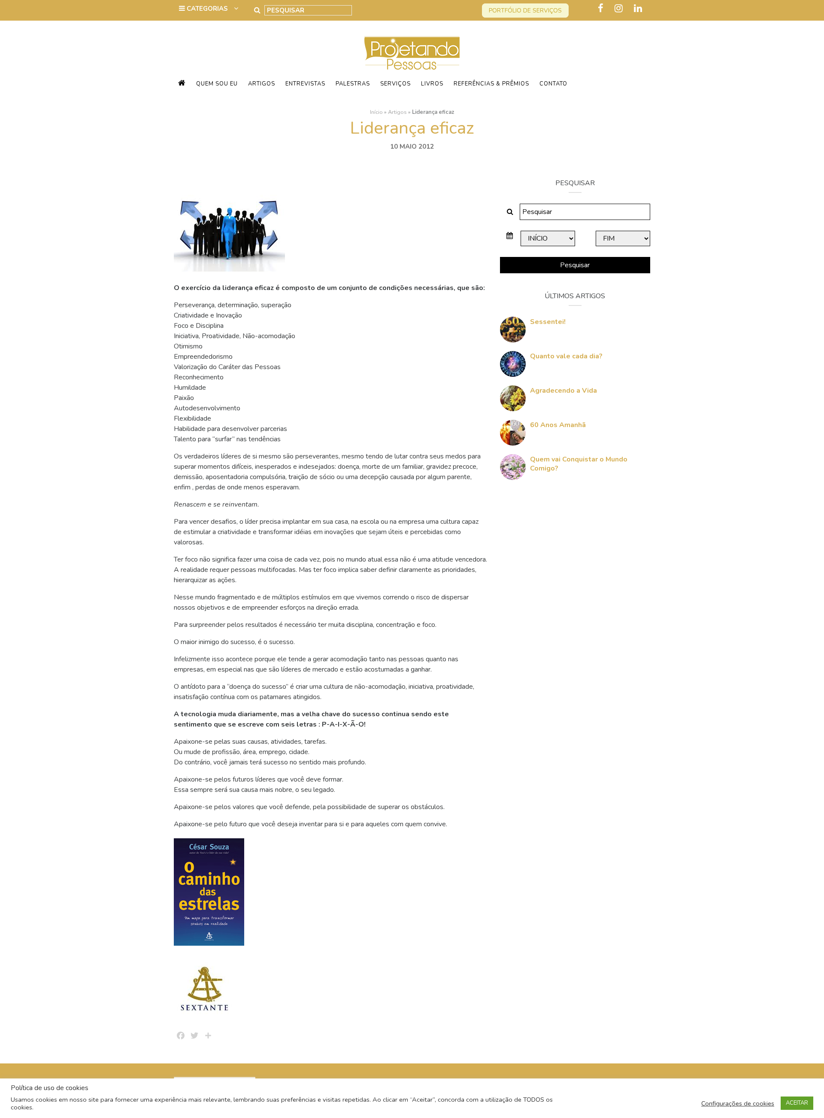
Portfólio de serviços (525, 10)
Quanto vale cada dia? (566, 356)
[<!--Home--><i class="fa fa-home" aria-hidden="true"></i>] (182, 84)
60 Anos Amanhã (558, 425)
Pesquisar (575, 265)
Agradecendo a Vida (563, 390)
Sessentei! (548, 322)
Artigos (261, 84)
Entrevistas (305, 84)
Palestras (353, 84)
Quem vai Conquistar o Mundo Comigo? (578, 464)
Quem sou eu (217, 84)
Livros (432, 84)
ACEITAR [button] (797, 1103)
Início (376, 112)
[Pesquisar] (257, 10)
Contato (553, 84)
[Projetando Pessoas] (412, 52)
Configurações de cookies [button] (737, 1103)
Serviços (395, 84)
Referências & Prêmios (491, 84)
